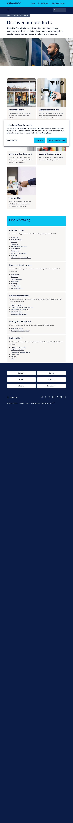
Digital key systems (17, 305)
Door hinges (14, 284)
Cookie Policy (37, 133)
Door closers (14, 277)
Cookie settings (11, 140)
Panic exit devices (16, 279)
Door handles (15, 281)
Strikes (13, 359)
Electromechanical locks (18, 347)
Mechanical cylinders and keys (20, 352)
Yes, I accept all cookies (56, 140)
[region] (36, 133)
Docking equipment (17, 328)
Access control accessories (19, 314)
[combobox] (59, 10)
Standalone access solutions (19, 309)
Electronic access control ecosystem (22, 307)
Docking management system (20, 331)
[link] (33, 3)
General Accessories (17, 288)
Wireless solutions (16, 312)
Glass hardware (15, 286)
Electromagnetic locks (17, 350)
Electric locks (15, 354)
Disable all (39, 140)
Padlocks (13, 357)
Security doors (15, 274)
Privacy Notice (47, 133)
